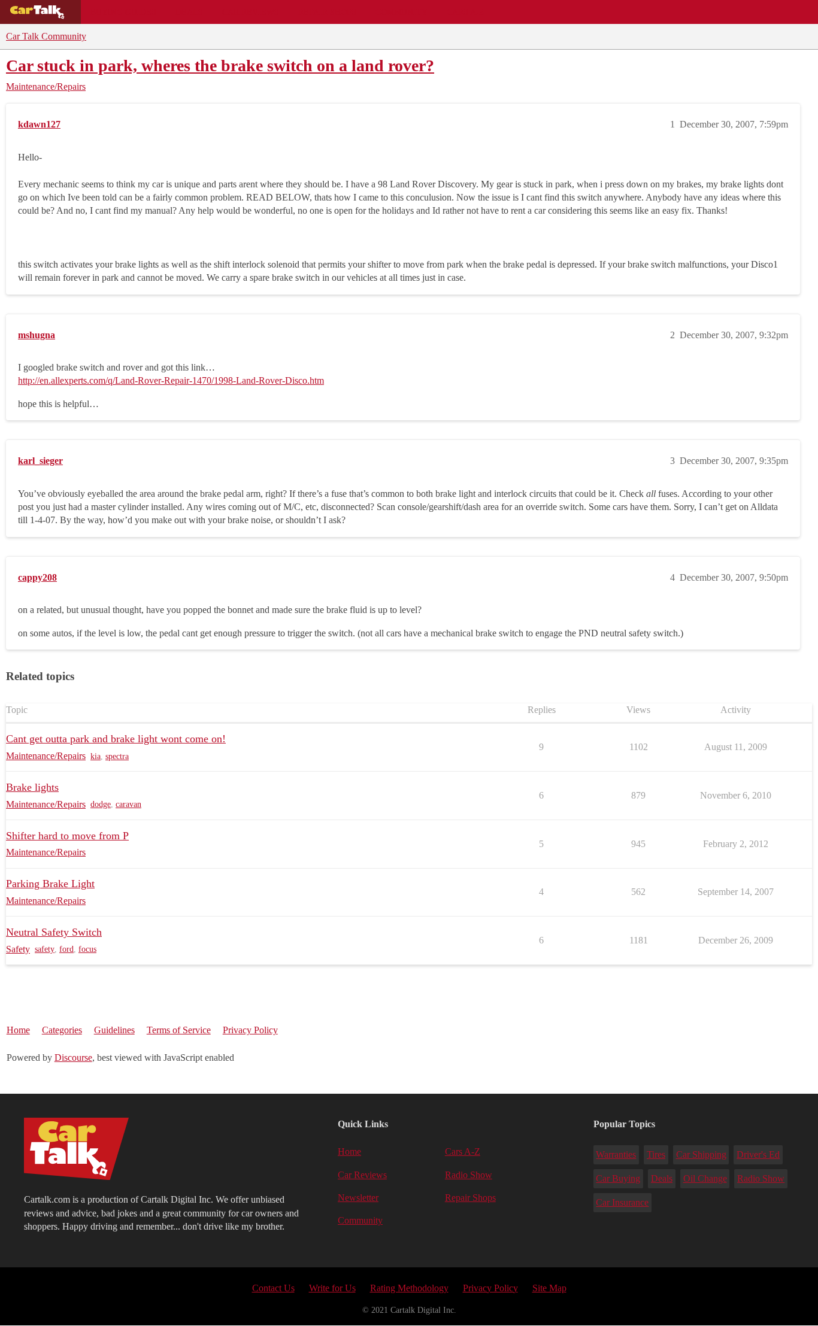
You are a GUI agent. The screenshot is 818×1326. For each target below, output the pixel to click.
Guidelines (114, 1030)
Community (401, 12)
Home (18, 1030)
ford (66, 949)
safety (44, 949)
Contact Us (273, 1288)
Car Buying (618, 1178)
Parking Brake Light (50, 884)
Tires (656, 1154)
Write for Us (332, 1288)
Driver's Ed (758, 1154)
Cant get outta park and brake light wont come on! (116, 739)
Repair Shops (327, 12)
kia (95, 756)
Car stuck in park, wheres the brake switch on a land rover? (220, 65)
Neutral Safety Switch (54, 932)
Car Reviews (250, 12)
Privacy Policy (250, 1030)
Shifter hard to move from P (67, 836)
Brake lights (32, 787)
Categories (62, 1030)
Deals (189, 12)
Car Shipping (701, 1154)
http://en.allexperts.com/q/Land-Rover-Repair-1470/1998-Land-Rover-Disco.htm (171, 380)
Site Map (549, 1288)
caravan (128, 804)
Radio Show (468, 1175)
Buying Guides (123, 12)
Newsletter (358, 1198)
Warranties (616, 1154)
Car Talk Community (46, 36)
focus (87, 949)
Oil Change (705, 1178)
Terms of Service (179, 1030)
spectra (117, 756)
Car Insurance (622, 1202)
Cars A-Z (465, 12)
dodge (100, 804)
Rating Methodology (409, 1288)
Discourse (73, 1057)
